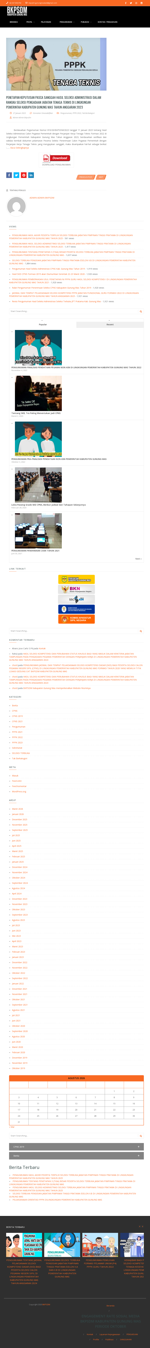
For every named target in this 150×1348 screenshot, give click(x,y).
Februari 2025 (18, 856)
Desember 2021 (19, 988)
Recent (110, 324)
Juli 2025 (16, 835)
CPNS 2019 (17, 716)
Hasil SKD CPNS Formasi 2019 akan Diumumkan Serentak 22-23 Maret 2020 (48, 274)
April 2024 (16, 893)
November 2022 (19, 967)
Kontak (42, 648)
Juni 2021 (16, 1020)
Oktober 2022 (18, 973)
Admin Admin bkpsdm (42, 197)
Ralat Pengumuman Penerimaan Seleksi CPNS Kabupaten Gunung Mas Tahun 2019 (51, 287)
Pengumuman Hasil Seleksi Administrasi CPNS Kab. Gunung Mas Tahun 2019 (48, 268)
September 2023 (20, 914)
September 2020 (20, 1031)
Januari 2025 (18, 861)
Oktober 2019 (18, 1068)
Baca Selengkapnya (19, 147)
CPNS (14, 710)
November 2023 (19, 904)
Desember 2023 (19, 898)
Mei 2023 (16, 935)
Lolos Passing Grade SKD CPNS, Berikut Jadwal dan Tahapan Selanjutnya (48, 504)
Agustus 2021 (18, 1010)
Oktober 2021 (18, 999)
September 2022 (20, 978)
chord (14, 665)
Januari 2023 (18, 957)
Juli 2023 (16, 925)
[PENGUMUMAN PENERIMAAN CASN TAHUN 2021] (38, 514)
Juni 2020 (16, 1041)
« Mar (12, 1127)
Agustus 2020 (18, 1036)
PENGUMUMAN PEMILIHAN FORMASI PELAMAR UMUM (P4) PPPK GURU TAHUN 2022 (100, 1263)
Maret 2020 (17, 1047)
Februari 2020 (18, 1052)
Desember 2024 (19, 867)
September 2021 (20, 1004)
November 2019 (19, 1063)
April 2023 (16, 941)
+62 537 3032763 (15, 3)
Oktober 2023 (18, 909)
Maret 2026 (17, 808)
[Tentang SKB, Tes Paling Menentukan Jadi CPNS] (38, 377)
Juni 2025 (16, 840)
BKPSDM (46, 1304)
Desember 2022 (19, 962)
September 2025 (20, 830)
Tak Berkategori (88, 113)
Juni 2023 (16, 930)
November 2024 (19, 872)
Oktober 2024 (18, 877)
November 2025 (19, 824)
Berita (15, 705)
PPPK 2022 (77, 113)
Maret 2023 (17, 946)
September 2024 (20, 883)
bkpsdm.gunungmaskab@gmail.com (43, 3)
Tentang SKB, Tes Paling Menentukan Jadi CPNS (35, 413)
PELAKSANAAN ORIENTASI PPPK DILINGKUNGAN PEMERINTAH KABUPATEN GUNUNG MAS (57, 1199)
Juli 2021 (16, 1015)
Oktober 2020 (18, 1025)
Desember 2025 (19, 819)
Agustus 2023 (18, 920)
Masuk (15, 775)
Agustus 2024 (18, 888)
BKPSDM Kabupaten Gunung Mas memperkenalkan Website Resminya (57, 688)
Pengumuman (66, 113)
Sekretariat (17, 747)
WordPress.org (19, 791)
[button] (76, 1147)
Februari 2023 (18, 951)
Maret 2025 (17, 851)
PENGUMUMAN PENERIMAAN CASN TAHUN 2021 (35, 550)
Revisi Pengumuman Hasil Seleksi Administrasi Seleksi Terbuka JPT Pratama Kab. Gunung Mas (56, 301)
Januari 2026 (18, 814)
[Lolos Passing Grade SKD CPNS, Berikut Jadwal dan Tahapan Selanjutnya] (38, 468)
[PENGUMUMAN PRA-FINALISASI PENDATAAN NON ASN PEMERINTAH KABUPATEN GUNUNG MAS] (38, 423)
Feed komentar (19, 786)
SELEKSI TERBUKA (21, 753)
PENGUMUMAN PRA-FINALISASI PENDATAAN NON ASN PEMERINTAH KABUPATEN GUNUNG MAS (58, 459)
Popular (43, 324)
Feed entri (17, 781)
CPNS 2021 (17, 721)
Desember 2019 (19, 1057)
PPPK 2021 (17, 732)
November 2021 (19, 994)
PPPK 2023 (17, 742)
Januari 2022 (18, 983)
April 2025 (16, 846)
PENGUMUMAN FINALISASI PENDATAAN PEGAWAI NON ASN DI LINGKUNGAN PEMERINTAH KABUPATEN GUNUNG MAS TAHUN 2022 (76, 367)
